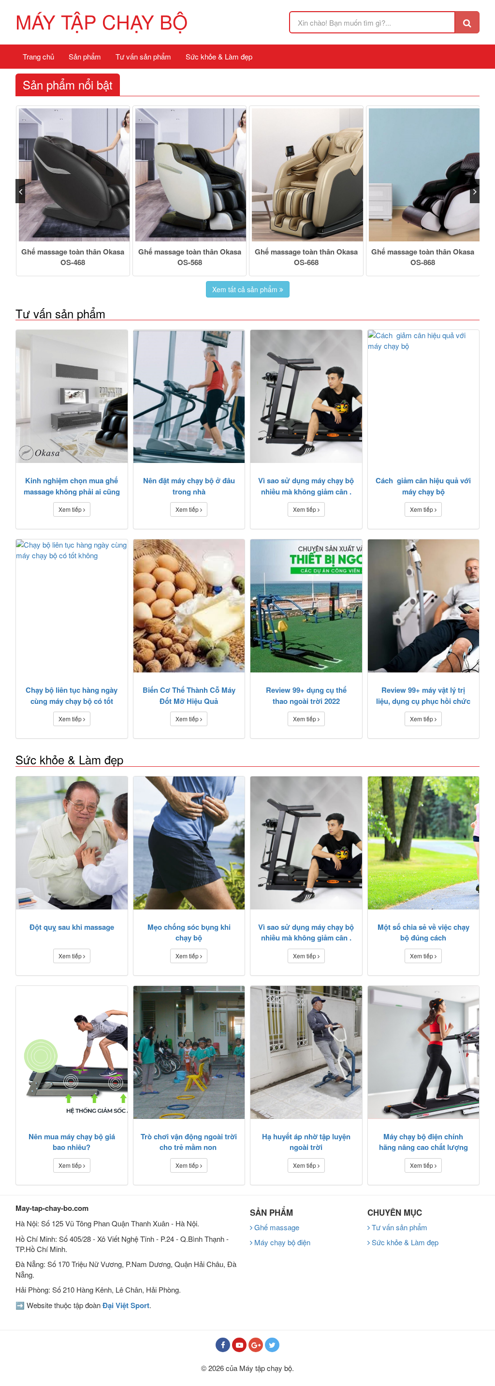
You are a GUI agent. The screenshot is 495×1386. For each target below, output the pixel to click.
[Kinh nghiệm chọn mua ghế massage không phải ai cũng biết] (72, 396)
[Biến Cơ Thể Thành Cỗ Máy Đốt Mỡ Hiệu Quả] (189, 605)
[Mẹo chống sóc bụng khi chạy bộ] (189, 842)
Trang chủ (38, 56)
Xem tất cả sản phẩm (245, 289)
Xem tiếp (70, 509)
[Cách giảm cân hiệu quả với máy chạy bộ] (424, 396)
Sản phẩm (85, 56)
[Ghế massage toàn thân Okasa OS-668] (306, 174)
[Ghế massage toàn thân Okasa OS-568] (189, 174)
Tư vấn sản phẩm (143, 56)
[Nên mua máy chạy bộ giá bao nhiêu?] (72, 1052)
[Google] (255, 1345)
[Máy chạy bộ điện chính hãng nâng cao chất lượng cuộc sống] (424, 1052)
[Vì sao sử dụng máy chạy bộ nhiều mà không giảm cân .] (306, 396)
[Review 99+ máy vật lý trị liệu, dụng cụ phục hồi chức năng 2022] (424, 605)
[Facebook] (223, 1345)
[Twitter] (272, 1345)
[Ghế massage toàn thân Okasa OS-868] (423, 174)
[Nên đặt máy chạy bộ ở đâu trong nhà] (189, 396)
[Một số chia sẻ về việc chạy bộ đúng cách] (424, 842)
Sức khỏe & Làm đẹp (219, 56)
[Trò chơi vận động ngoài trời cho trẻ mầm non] (189, 1052)
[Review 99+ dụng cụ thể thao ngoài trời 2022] (306, 605)
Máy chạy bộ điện (281, 1242)
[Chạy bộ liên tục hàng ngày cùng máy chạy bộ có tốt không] (72, 605)
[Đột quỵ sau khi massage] (72, 842)
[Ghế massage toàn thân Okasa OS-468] (73, 174)
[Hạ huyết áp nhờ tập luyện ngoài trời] (306, 1052)
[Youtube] (239, 1345)
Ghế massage (275, 1227)
